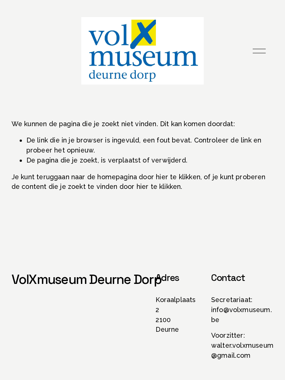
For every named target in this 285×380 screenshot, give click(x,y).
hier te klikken (178, 177)
